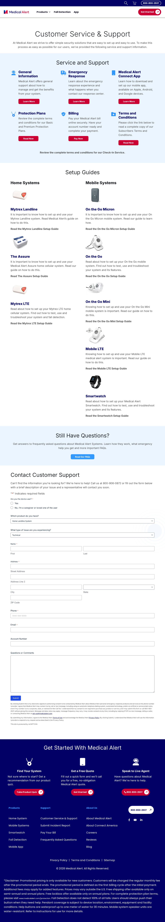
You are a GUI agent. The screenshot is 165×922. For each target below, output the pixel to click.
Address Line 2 (18, 581)
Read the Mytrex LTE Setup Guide (31, 323)
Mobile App (16, 847)
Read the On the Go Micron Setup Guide (110, 228)
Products (42, 12)
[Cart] (134, 3)
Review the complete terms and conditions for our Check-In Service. (82, 152)
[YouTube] (135, 820)
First (13, 553)
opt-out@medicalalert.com (42, 714)
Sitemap (109, 860)
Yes (16, 503)
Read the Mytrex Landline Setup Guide (35, 228)
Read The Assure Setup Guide (29, 276)
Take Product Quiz (27, 792)
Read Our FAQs (82, 457)
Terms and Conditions (85, 860)
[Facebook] (129, 820)
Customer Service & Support (58, 818)
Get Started (147, 11)
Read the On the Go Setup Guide (106, 276)
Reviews (91, 839)
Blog (89, 847)
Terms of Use (57, 718)
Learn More (29, 101)
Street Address (18, 571)
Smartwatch (17, 832)
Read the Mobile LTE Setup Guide (106, 368)
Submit (16, 698)
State (85, 592)
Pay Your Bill (48, 832)
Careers (91, 832)
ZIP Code (15, 602)
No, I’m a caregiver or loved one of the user (36, 507)
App (76, 12)
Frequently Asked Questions (58, 839)
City (12, 592)
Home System (18, 818)
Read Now (28, 138)
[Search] (126, 3)
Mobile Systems (19, 825)
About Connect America (102, 825)
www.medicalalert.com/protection (34, 898)
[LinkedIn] (141, 820)
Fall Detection (62, 12)
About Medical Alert (99, 818)
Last (85, 553)
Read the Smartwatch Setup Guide (107, 415)
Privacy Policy (94, 718)
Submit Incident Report (55, 825)
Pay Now (78, 138)
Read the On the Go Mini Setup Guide (108, 321)
